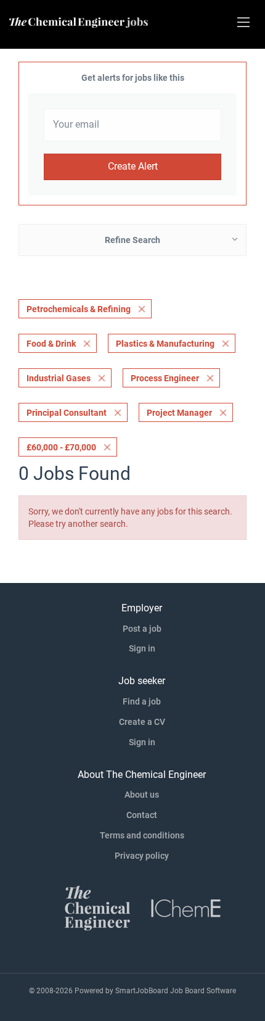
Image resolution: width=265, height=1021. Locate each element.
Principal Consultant (66, 413)
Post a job (142, 629)
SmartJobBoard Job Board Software (175, 990)
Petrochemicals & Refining (78, 309)
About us (141, 795)
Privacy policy (142, 856)
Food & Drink (51, 344)
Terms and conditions (142, 835)
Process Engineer (165, 378)
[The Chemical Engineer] (97, 907)
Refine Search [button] (132, 240)
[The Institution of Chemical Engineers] (186, 907)
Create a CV (142, 722)
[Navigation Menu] (243, 22)
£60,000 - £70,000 (61, 447)
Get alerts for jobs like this (132, 78)
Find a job (142, 701)
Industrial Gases (58, 378)
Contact (141, 815)
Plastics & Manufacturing (165, 344)
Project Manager (179, 413)
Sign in (142, 648)
